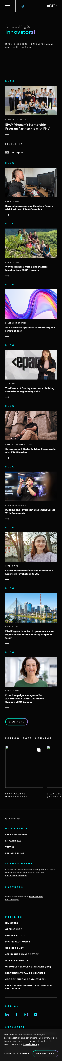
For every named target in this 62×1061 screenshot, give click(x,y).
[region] (31, 1045)
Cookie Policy (31, 1044)
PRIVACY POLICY (15, 935)
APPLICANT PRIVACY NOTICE (22, 954)
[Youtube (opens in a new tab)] (36, 1015)
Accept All (45, 1053)
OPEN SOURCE (13, 929)
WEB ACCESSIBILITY (16, 960)
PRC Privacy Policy (17, 942)
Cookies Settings (17, 1054)
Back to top (14, 818)
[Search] (23, 6)
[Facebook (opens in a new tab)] (17, 1015)
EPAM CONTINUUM (16, 834)
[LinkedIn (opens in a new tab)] (7, 1015)
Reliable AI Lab (14, 853)
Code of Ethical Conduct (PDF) (25, 979)
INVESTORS (11, 923)
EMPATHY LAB (13, 841)
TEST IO (9, 847)
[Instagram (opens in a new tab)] (26, 1015)
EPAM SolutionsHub (16, 875)
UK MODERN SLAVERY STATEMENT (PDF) (28, 967)
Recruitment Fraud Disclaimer (25, 973)
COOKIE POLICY (14, 948)
